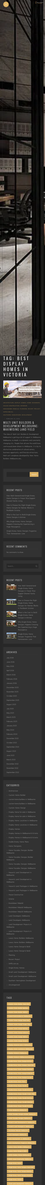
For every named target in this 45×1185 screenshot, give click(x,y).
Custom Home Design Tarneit (18, 1041)
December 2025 (13, 687)
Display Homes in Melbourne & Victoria (23, 833)
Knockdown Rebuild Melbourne (20, 907)
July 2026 (10, 657)
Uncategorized (14, 985)
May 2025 (10, 713)
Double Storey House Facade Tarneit (20, 1106)
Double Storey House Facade (18, 1086)
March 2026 (11, 674)
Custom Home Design (17, 808)
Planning (23, 409)
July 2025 (10, 708)
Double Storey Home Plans (19, 842)
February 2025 (12, 721)
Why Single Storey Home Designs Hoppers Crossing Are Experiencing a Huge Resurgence (20, 524)
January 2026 (12, 683)
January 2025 (12, 725)
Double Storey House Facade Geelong (20, 1098)
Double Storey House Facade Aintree (20, 1090)
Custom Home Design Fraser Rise (19, 1024)
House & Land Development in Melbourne (19, 873)
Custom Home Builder (17, 795)
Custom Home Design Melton (18, 1037)
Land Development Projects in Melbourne (19, 925)
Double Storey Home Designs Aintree (20, 1061)
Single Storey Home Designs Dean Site (21, 1167)
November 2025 (12, 691)
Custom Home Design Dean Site (19, 1020)
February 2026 (12, 679)
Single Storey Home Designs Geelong (20, 1171)
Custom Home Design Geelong (18, 1028)
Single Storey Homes (16, 968)
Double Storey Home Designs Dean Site (21, 1065)
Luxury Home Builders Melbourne (21, 938)
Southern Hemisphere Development (17, 415)
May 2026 (10, 666)
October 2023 (12, 742)
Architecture (8, 402)
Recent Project (34, 409)
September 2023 (13, 747)
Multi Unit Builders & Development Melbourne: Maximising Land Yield (20, 426)
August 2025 (11, 704)
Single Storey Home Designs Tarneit (20, 1175)
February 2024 (12, 734)
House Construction (11, 406)
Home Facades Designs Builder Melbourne (20, 851)
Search (34, 474)
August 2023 (11, 751)
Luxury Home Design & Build (19, 946)
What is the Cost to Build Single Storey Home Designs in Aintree (21, 515)
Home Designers (33, 402)
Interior (23, 406)
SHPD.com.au (8, 412)
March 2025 (11, 717)
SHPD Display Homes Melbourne (19, 1155)
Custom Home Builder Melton (18, 1012)
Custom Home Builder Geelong (18, 1008)
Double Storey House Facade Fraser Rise (22, 1094)
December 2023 (12, 738)
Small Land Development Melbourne (22, 972)
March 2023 (11, 759)
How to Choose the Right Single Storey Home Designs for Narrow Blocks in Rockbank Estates (21, 507)
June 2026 (10, 662)
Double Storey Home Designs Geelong (20, 1069)
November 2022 (12, 768)
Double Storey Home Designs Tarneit (20, 1077)
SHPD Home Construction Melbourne (20, 1159)
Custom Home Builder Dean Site (19, 1004)
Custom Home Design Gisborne (18, 1032)
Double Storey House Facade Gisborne (20, 1102)
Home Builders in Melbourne (17, 1110)
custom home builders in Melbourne (22, 799)
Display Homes (20, 402)
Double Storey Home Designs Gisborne (21, 1073)
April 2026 (10, 670)
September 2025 (13, 700)
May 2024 (10, 730)
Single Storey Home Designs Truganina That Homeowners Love (21, 532)
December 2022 (12, 764)
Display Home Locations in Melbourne (23, 820)
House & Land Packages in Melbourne (23, 886)
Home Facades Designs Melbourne (22, 864)
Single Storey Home (15, 1163)
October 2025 (12, 696)
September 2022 (13, 772)
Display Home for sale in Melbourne (22, 812)
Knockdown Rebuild (11, 409)
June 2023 (10, 755)
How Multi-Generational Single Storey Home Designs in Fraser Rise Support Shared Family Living (21, 498)
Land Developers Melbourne (19, 916)
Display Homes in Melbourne (18, 1053)
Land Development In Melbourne (19, 1139)
